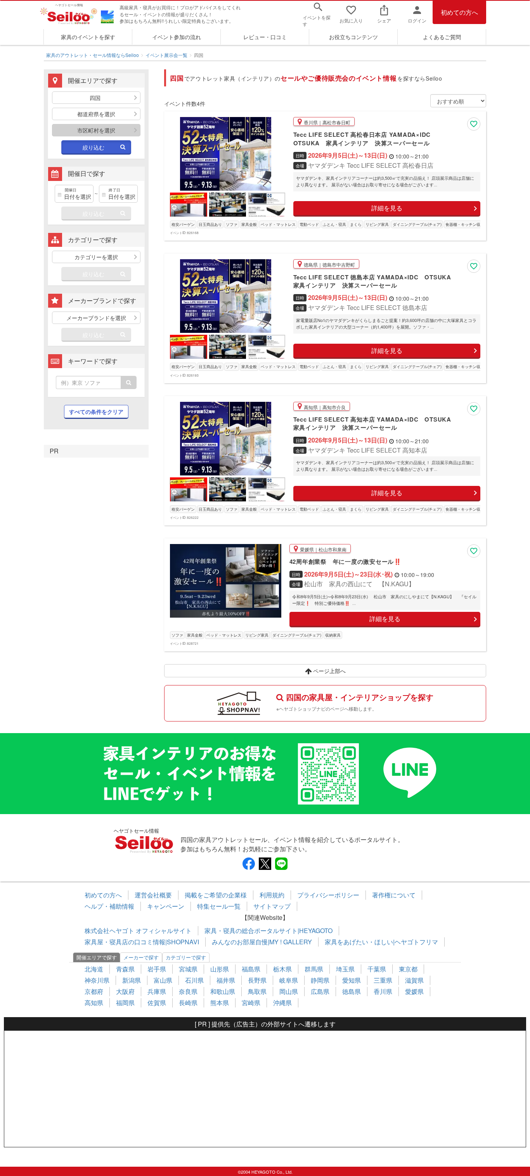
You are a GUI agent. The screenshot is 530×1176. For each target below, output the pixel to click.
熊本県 (219, 1002)
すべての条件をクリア (96, 411)
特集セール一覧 (219, 906)
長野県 (257, 980)
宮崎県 (251, 1002)
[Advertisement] (265, 1089)
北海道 (94, 968)
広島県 (320, 991)
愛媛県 (414, 991)
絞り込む (93, 147)
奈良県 (188, 991)
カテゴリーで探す (186, 957)
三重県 (383, 980)
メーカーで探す (141, 957)
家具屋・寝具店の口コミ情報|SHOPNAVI (142, 941)
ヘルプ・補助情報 (109, 906)
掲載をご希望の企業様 (216, 894)
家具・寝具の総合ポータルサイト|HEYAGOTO (268, 930)
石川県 (194, 980)
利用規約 (272, 894)
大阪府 (125, 991)
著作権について (394, 894)
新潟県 (131, 980)
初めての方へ (459, 12)
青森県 (125, 968)
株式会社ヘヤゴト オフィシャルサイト (138, 930)
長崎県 (188, 1002)
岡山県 (288, 991)
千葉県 (376, 968)
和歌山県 (222, 991)
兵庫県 (156, 991)
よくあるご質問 (442, 37)
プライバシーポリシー (328, 894)
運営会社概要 (153, 894)
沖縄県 (282, 1002)
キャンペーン (165, 906)
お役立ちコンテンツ (353, 37)
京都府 (94, 991)
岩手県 (156, 968)
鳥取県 (257, 991)
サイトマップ (272, 906)
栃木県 (282, 968)
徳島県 (351, 991)
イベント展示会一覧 (166, 55)
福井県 (226, 980)
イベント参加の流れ (176, 37)
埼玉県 (345, 968)
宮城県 (188, 968)
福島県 (251, 968)
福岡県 (125, 1002)
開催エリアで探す (96, 957)
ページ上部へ (329, 671)
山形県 (219, 968)
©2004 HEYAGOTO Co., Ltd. (265, 1172)
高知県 (94, 1002)
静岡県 (320, 980)
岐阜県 (288, 980)
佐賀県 (156, 1002)
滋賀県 (414, 980)
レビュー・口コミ (265, 37)
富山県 (163, 980)
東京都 (408, 968)
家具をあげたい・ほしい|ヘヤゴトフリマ (381, 941)
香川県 (383, 991)
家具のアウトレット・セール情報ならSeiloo (92, 55)
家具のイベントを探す (88, 37)
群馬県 (314, 968)
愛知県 (351, 980)
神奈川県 (97, 980)
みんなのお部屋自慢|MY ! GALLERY (262, 941)
